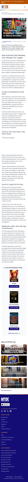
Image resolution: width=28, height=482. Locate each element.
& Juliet (14, 283)
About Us (3, 442)
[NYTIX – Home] (5, 7)
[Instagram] (2, 411)
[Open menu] (24, 6)
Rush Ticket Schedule (6, 457)
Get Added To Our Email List (7, 437)
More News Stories (6, 390)
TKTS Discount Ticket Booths (7, 466)
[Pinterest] (10, 411)
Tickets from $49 (14, 328)
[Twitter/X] (8, 411)
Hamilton (3, 419)
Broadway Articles (5, 471)
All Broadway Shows (13, 333)
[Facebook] (5, 411)
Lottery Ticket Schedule (6, 455)
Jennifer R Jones (7, 41)
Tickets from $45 (14, 286)
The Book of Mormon (6, 428)
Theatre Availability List (6, 439)
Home (3, 12)
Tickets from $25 (14, 307)
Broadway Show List (5, 462)
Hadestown (3, 424)
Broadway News (4, 469)
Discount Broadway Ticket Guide (8, 452)
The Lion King (4, 421)
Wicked (2, 426)
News (6, 12)
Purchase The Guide (6, 459)
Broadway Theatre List (6, 464)
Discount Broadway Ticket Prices (8, 450)
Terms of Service (18, 476)
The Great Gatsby (14, 304)
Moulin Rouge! (14, 326)
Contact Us (3, 444)
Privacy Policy (9, 476)
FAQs (2, 435)
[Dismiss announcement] (26, 2)
